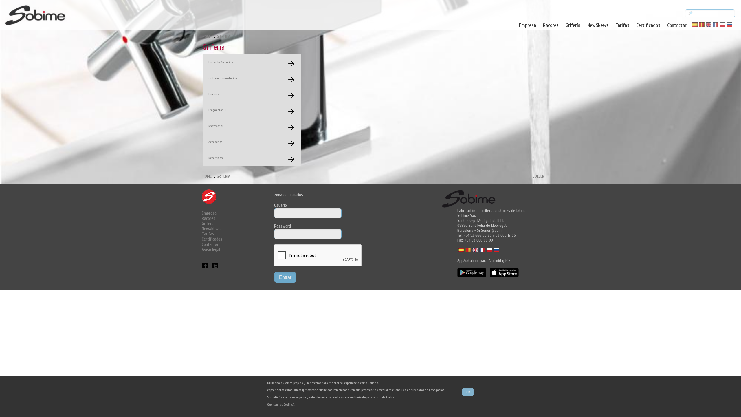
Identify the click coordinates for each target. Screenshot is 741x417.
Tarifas (622, 25)
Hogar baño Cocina (220, 62)
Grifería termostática (222, 78)
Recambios (215, 158)
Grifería (573, 25)
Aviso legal (211, 249)
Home (207, 36)
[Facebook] (205, 267)
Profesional (215, 126)
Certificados (648, 25)
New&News (597, 25)
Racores (551, 25)
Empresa (527, 25)
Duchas (213, 94)
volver (538, 176)
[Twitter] (215, 267)
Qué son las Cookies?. (281, 405)
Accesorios (215, 142)
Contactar (677, 25)
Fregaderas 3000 (220, 110)
